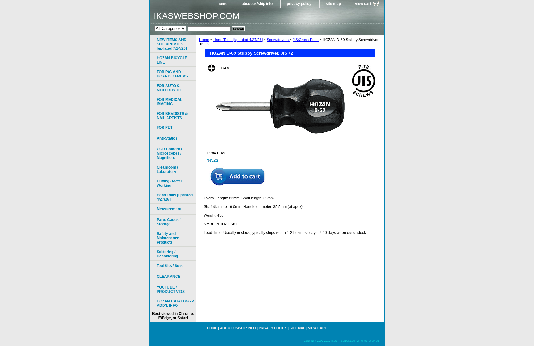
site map (333, 4)
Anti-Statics (167, 138)
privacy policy (299, 4)
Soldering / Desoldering (167, 254)
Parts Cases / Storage (168, 222)
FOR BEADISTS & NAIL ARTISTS (172, 115)
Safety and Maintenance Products (168, 237)
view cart (363, 4)
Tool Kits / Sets (170, 266)
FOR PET (164, 127)
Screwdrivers (278, 40)
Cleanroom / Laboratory (167, 169)
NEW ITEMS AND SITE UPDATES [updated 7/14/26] (172, 44)
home (222, 4)
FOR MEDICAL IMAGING (169, 102)
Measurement (169, 209)
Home (204, 40)
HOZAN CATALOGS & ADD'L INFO (176, 303)
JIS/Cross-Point (306, 40)
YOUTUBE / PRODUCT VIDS (171, 289)
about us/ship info (257, 4)
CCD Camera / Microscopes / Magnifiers (169, 153)
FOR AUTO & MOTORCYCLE (170, 88)
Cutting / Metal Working (169, 183)
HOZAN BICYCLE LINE (172, 60)
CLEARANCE (168, 276)
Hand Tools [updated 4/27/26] (238, 40)
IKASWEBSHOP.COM (196, 16)
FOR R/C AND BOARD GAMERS (172, 74)
